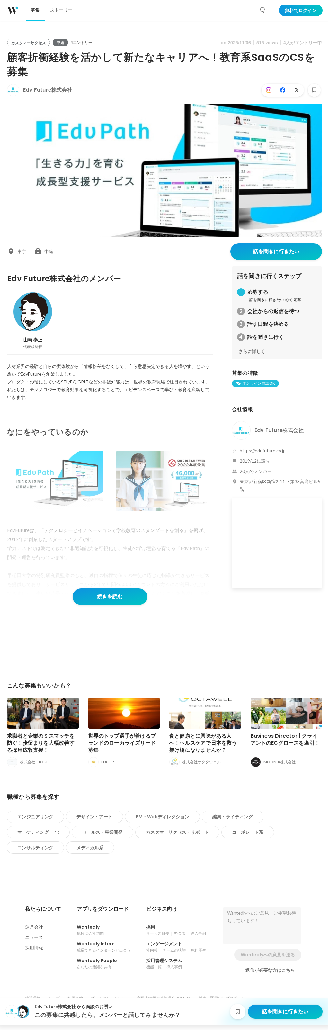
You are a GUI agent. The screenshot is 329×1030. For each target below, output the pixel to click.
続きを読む (110, 596)
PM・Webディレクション (162, 817)
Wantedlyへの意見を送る (268, 955)
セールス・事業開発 (102, 832)
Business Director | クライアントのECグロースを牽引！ (285, 739)
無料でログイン (300, 10)
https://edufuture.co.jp (263, 450)
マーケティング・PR (38, 832)
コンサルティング (35, 847)
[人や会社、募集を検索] (262, 10)
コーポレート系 (247, 832)
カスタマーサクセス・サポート (177, 832)
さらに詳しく (251, 351)
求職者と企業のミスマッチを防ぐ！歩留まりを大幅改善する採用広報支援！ (41, 743)
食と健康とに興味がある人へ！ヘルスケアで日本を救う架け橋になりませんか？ (203, 743)
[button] (43, 909)
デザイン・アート (94, 817)
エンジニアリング (35, 817)
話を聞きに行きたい (276, 251)
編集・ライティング (232, 817)
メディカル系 (89, 847)
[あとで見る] (314, 90)
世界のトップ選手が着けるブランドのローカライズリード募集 (122, 743)
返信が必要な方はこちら (270, 970)
